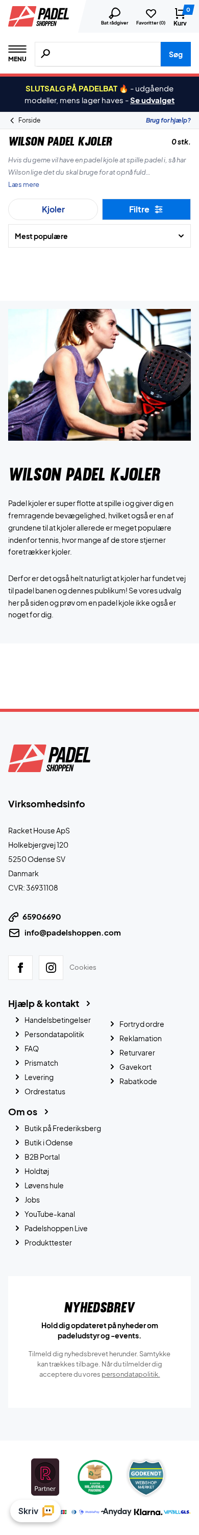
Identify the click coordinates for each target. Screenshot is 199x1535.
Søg (176, 54)
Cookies (82, 967)
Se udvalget (152, 100)
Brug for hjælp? (168, 120)
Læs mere (23, 184)
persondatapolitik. (131, 1374)
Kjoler (53, 209)
